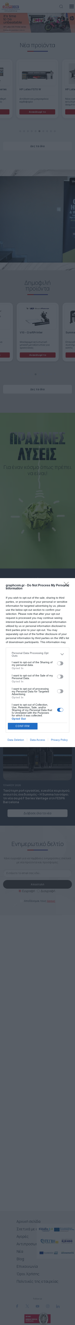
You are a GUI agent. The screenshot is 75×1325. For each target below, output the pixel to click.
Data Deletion (16, 739)
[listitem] (37, 654)
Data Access (37, 739)
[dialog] (37, 662)
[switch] (60, 663)
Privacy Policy (59, 739)
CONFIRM (23, 726)
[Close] (67, 585)
